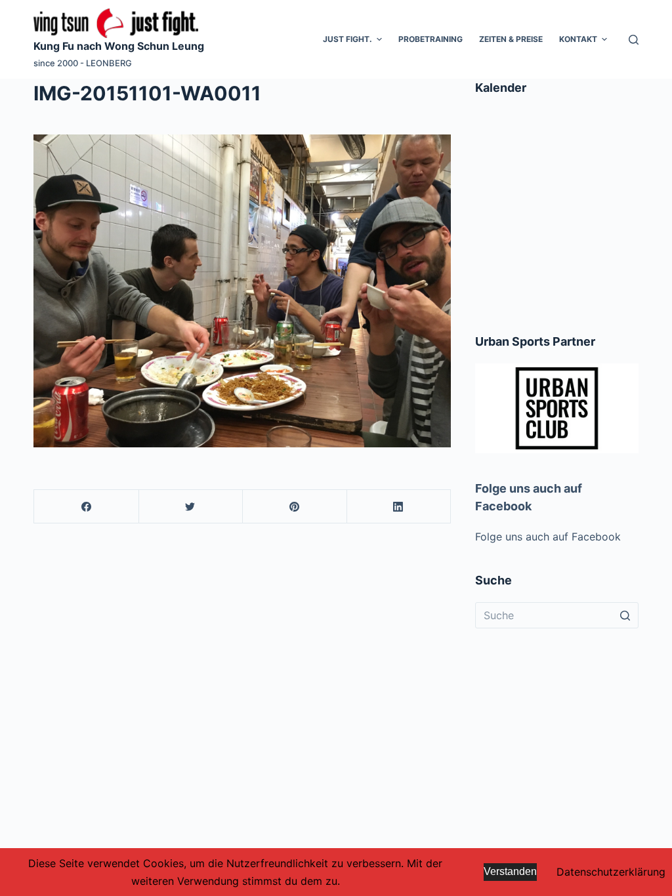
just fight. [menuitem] (347, 39)
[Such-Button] (625, 615)
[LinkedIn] (398, 506)
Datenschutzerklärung (610, 871)
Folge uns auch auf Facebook (548, 536)
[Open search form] (634, 40)
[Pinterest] (294, 506)
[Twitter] (190, 506)
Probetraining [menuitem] (430, 39)
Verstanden (510, 871)
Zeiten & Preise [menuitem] (511, 39)
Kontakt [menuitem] (578, 39)
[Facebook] (86, 506)
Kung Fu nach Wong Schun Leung (118, 45)
